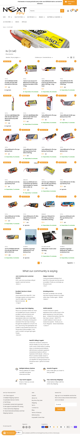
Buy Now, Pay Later (37, 400)
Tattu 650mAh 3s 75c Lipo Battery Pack (12, 150)
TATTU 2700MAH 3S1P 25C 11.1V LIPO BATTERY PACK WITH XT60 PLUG (12, 250)
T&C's (33, 405)
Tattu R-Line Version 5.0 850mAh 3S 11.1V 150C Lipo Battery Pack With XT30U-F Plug (30, 83)
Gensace (44, 214)
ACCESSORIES (7, 22)
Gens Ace (25, 180)
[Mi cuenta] (68, 11)
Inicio (4, 27)
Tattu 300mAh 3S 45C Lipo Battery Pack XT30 (67, 116)
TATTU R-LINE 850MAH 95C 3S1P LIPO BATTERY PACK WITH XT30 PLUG (30, 116)
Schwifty (25, 246)
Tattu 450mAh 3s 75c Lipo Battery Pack (49, 116)
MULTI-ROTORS (19, 17)
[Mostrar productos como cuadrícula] (71, 57)
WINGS (17, 22)
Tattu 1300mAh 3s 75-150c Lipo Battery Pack (12, 217)
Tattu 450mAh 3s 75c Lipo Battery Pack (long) (49, 150)
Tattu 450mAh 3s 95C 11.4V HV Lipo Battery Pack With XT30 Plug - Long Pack (49, 83)
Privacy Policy (45, 433)
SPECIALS (24, 22)
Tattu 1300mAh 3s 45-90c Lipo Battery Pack (12, 182)
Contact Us (35, 407)
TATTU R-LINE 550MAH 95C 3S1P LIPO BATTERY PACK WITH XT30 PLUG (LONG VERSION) (12, 117)
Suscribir (60, 409)
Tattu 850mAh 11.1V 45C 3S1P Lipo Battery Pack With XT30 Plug (30, 151)
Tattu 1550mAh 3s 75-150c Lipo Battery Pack (67, 182)
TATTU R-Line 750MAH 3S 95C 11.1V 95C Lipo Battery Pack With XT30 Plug (49, 183)
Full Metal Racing (46, 246)
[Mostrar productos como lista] (73, 57)
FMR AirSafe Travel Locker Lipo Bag (49, 249)
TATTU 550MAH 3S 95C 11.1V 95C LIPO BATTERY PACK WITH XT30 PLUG (11, 82)
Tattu (6, 78)
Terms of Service (36, 412)
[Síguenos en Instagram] (26, 427)
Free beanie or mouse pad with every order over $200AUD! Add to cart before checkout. (40, 2)
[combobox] (44, 10)
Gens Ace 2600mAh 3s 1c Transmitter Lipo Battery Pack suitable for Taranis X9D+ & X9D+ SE (30, 184)
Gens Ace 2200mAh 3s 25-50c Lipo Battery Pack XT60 (67, 217)
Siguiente (70, 263)
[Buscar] (62, 10)
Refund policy (36, 415)
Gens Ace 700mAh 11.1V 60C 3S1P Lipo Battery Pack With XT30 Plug (48, 217)
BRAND (41, 17)
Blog (33, 410)
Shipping (34, 403)
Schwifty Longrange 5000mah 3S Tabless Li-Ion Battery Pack (67, 250)
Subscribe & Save (71, 2)
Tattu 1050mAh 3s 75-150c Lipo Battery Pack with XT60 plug (30, 217)
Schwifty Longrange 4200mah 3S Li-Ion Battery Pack (29, 250)
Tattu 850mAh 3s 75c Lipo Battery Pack (67, 150)
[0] (75, 11)
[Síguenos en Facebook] (23, 427)
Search (34, 395)
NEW (4, 17)
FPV (9, 17)
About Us (34, 398)
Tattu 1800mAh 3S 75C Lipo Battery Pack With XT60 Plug (66, 82)
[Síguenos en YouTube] (29, 427)
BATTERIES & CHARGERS (53, 17)
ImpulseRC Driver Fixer (38, 417)
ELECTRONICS (31, 17)
